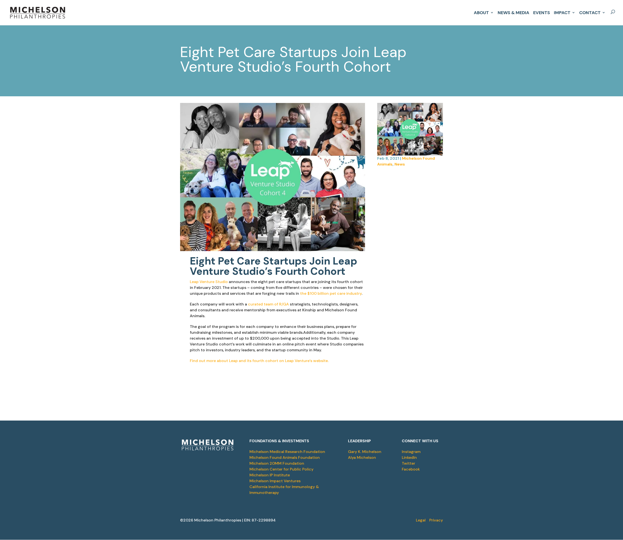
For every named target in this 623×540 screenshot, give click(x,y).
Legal (421, 520)
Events (541, 12)
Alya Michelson (362, 457)
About (481, 12)
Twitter (408, 463)
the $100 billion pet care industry (331, 293)
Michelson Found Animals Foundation (284, 457)
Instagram (411, 451)
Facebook (411, 469)
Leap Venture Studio (209, 281)
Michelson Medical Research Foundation (287, 451)
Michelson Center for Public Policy (281, 469)
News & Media (513, 12)
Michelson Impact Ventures (275, 480)
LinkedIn (409, 457)
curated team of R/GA (268, 304)
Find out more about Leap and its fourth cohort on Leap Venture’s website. (259, 360)
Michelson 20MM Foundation (276, 463)
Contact (590, 12)
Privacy (436, 520)
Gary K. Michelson (364, 451)
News (399, 164)
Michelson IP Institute (269, 475)
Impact (562, 12)
